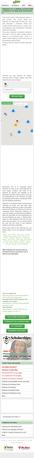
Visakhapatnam (26, 237)
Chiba (17, 239)
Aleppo (21, 239)
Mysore (11, 242)
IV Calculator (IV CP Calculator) (12, 375)
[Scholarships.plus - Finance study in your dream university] (17, 348)
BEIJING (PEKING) (23, 244)
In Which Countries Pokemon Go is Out (14, 432)
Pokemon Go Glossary (9, 387)
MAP (23, 5)
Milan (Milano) (27, 239)
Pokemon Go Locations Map (17, 321)
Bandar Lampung (22, 236)
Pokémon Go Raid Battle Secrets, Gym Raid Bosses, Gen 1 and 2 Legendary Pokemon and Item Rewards (16, 382)
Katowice (28, 234)
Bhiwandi (15, 241)
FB (26, 440)
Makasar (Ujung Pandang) (10, 236)
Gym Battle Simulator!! (9, 367)
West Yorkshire (20, 234)
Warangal (8, 244)
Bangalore (18, 237)
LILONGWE (22, 241)
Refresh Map (17, 96)
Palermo (22, 242)
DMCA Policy (21, 440)
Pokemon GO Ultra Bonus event (12, 426)
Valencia (28, 241)
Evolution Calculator (17, 331)
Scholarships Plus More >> (11, 417)
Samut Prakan (11, 239)
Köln (28, 236)
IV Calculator (17, 326)
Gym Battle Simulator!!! (17, 317)
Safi (4, 242)
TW (29, 440)
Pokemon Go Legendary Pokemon (12, 429)
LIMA (9, 234)
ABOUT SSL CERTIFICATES (9, 448)
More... (4, 396)
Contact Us (4, 440)
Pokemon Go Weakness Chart (11, 393)
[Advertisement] (17, 62)
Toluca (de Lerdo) (8, 241)
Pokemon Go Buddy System (10, 390)
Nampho (5, 239)
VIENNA (14, 234)
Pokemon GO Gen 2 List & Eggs (12, 373)
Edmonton (16, 242)
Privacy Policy (12, 440)
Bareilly (5, 234)
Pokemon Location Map (10, 370)
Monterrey (28, 242)
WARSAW (14, 244)
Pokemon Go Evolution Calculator (12, 378)
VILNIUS (6, 237)
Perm (7, 242)
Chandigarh (12, 237)
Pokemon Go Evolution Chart (11, 384)
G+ (32, 440)
